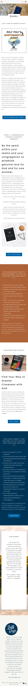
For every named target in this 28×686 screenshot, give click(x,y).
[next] (25, 570)
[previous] (2, 570)
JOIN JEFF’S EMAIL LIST (14, 677)
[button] (1, 1)
